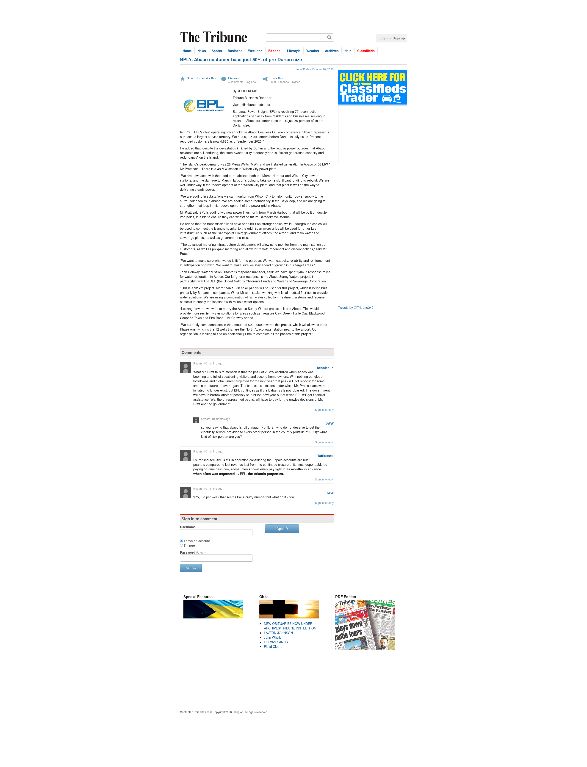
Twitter (296, 82)
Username (188, 526)
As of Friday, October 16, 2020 (315, 69)
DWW (329, 423)
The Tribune (214, 37)
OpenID (282, 528)
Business (235, 50)
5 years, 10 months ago (207, 363)
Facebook (284, 82)
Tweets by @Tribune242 (356, 307)
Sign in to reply (324, 409)
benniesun (325, 367)
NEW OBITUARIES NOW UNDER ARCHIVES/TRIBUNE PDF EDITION (290, 625)
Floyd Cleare (273, 646)
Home (187, 50)
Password (193, 552)
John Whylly (272, 637)
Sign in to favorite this (201, 78)
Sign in (191, 568)
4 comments (235, 82)
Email (273, 82)
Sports (217, 50)
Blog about (251, 82)
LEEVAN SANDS (276, 642)
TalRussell (325, 455)
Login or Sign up (392, 38)
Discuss (233, 78)
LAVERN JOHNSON (278, 632)
